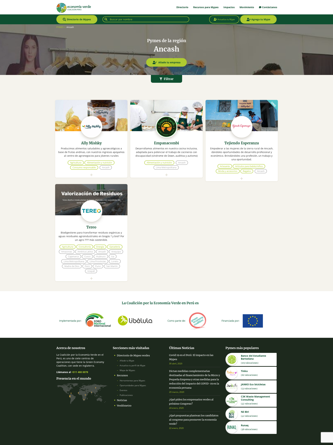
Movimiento (247, 7)
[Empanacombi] (166, 115)
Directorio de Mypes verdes (133, 355)
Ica (112, 256)
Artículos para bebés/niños (249, 166)
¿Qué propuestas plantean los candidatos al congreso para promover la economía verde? (193, 419)
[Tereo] (91, 200)
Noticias (122, 400)
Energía (100, 246)
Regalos (247, 171)
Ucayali (91, 271)
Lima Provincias (98, 261)
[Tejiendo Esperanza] (242, 115)
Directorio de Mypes (78, 19)
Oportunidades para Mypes (133, 385)
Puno (98, 266)
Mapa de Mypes (127, 370)
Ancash (105, 167)
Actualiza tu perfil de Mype (132, 365)
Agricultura (75, 162)
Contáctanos (269, 7)
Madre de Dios (71, 266)
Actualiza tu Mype (226, 19)
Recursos (122, 375)
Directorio (182, 7)
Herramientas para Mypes (132, 380)
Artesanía (225, 166)
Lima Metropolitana (166, 167)
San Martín (112, 266)
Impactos (229, 7)
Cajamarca (73, 256)
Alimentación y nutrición (99, 162)
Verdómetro (124, 405)
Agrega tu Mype (260, 19)
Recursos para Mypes (206, 7)
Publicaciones (126, 395)
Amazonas (66, 251)
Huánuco (101, 256)
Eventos (123, 390)
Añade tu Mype (127, 360)
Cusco (87, 256)
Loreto (114, 261)
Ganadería (114, 246)
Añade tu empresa (169, 62)
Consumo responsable (84, 167)
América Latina (85, 251)
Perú (87, 266)
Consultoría (85, 246)
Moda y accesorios (227, 171)
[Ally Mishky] (91, 115)
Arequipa (116, 251)
